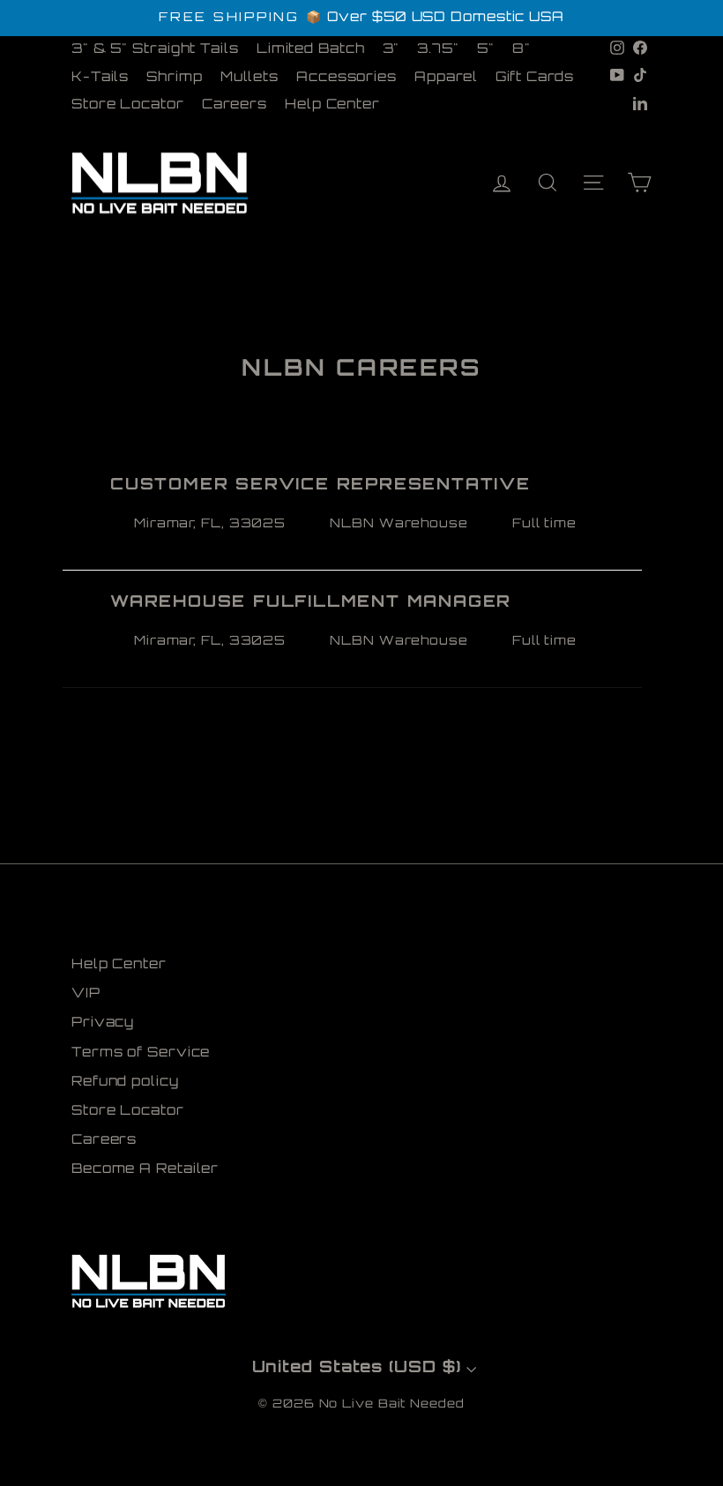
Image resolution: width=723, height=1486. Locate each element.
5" (486, 49)
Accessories (346, 78)
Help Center (332, 105)
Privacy (102, 1023)
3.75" (438, 49)
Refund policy (125, 1082)
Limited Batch (311, 49)
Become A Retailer (145, 1169)
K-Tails (100, 78)
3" (391, 49)
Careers (234, 105)
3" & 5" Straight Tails (155, 49)
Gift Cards (535, 78)
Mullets (249, 78)
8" (521, 49)
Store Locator (127, 105)
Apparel (446, 78)
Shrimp (174, 78)
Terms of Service (140, 1053)
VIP (86, 994)
